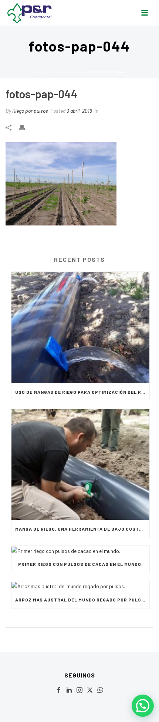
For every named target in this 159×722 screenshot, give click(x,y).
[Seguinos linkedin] (69, 690)
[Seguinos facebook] (59, 690)
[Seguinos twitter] (90, 690)
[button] (143, 706)
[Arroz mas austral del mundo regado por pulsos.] (80, 585)
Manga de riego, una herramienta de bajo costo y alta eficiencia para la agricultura (82, 528)
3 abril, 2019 (79, 111)
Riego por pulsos (30, 111)
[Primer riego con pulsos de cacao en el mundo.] (80, 550)
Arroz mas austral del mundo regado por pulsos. (82, 599)
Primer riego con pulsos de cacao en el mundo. (80, 564)
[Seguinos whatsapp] (100, 690)
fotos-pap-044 (67, 72)
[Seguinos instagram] (79, 690)
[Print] (25, 126)
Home (39, 72)
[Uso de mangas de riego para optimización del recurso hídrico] (80, 327)
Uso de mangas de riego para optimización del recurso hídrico (82, 392)
